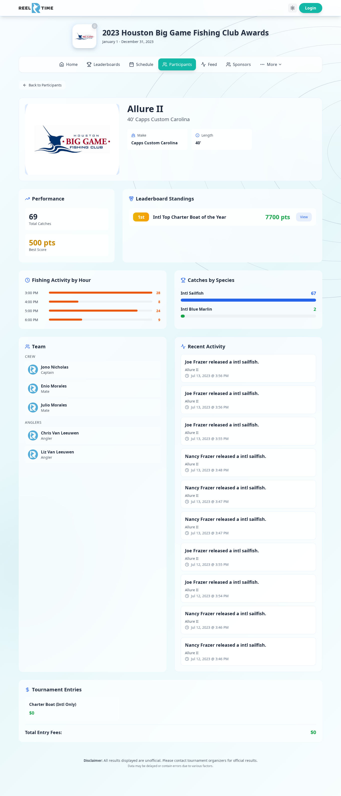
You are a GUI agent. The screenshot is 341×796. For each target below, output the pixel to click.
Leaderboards (107, 64)
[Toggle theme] (292, 7)
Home (72, 64)
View (304, 216)
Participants (180, 64)
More (272, 64)
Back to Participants (45, 85)
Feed (212, 64)
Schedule (144, 64)
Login (310, 8)
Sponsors (242, 64)
